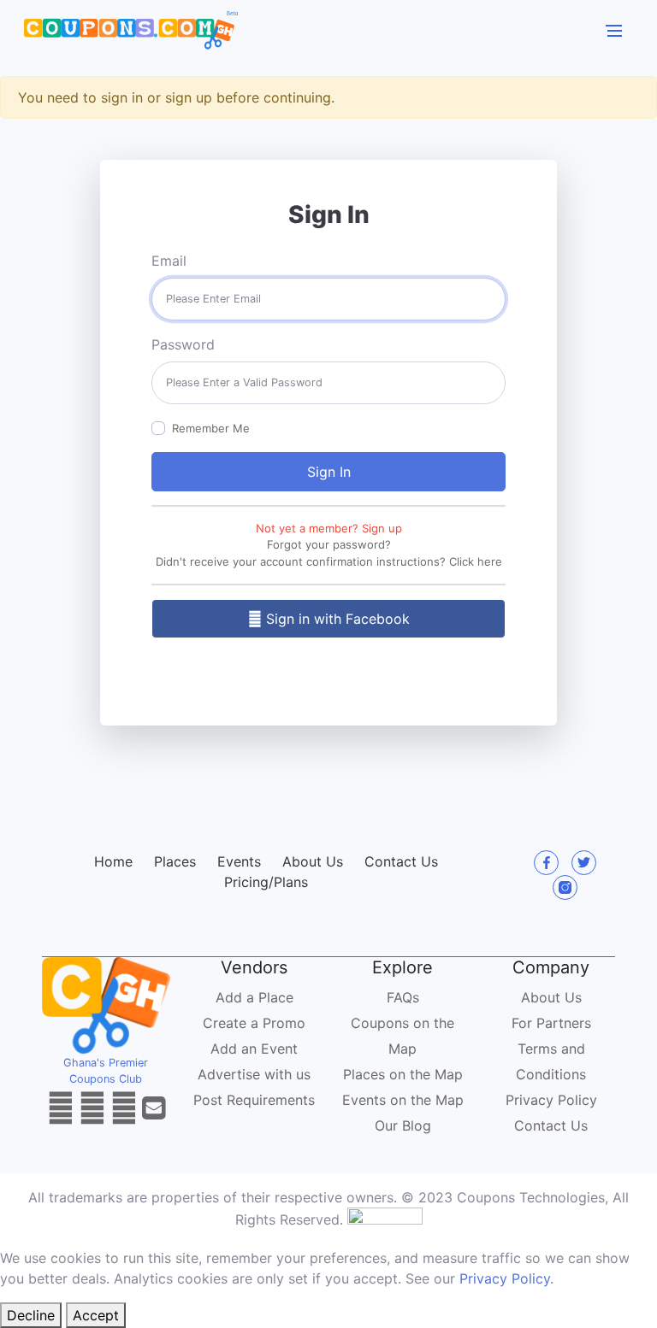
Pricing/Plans (266, 881)
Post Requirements (254, 1099)
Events (239, 861)
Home (113, 861)
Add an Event (254, 1048)
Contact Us (401, 861)
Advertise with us (254, 1074)
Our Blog (403, 1125)
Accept (96, 1315)
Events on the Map (403, 1099)
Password (183, 344)
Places (175, 861)
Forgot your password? (329, 544)
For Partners (551, 1022)
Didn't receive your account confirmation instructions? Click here (329, 561)
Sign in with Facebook (336, 618)
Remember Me (211, 428)
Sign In (329, 471)
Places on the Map (403, 1074)
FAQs (403, 997)
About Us (312, 861)
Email (168, 260)
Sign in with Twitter (335, 664)
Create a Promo (254, 1022)
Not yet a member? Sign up (329, 528)
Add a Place (254, 997)
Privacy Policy (551, 1099)
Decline (31, 1315)
